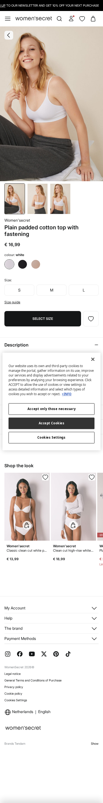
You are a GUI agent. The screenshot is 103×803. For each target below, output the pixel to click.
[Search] (59, 18)
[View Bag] (93, 18)
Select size (42, 319)
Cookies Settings (15, 700)
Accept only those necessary (51, 409)
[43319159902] (91, 318)
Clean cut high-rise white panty (73, 550)
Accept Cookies (52, 423)
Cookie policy (13, 693)
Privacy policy (13, 687)
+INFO (66, 394)
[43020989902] (91, 477)
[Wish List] (82, 18)
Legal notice (12, 674)
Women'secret (17, 220)
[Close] (93, 359)
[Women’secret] (33, 18)
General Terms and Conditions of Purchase (33, 680)
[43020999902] (45, 477)
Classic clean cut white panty (27, 550)
